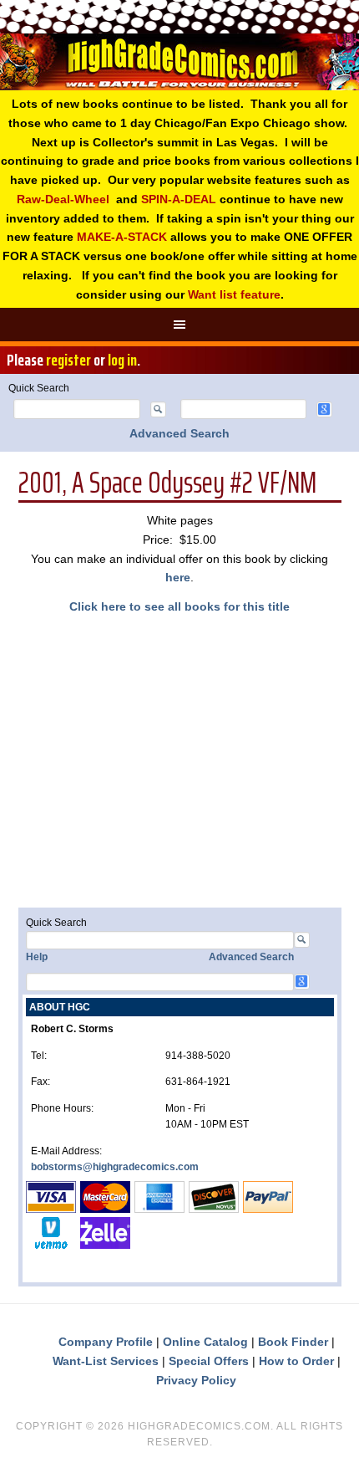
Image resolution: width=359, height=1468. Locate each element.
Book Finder (293, 1341)
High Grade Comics (179, 61)
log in (122, 359)
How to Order (296, 1361)
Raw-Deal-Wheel (63, 199)
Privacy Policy (196, 1380)
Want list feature (234, 294)
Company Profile (105, 1341)
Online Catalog (205, 1341)
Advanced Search (179, 433)
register (68, 359)
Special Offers (209, 1361)
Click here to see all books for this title (179, 606)
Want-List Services (106, 1361)
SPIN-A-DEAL (178, 199)
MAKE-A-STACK (122, 236)
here (177, 577)
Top (340, 1445)
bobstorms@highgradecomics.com (115, 1167)
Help (37, 957)
